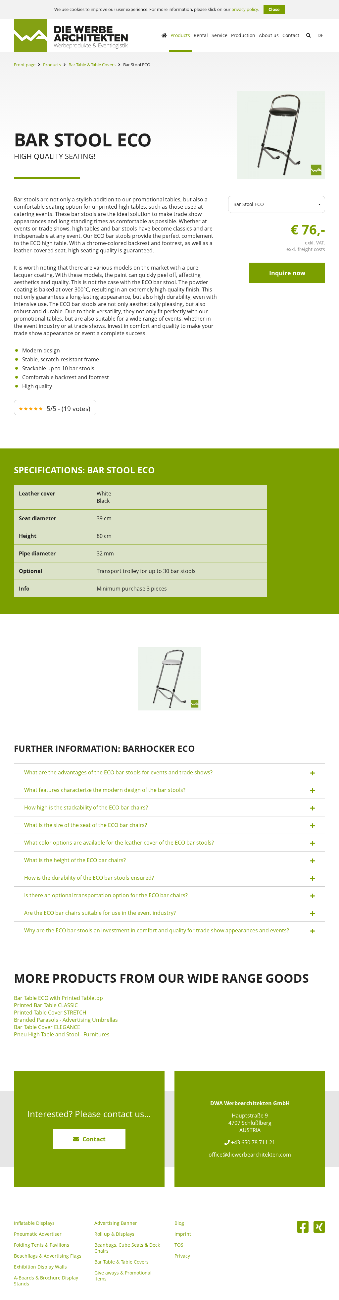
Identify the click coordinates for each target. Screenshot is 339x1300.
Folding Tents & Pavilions (41, 1245)
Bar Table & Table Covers (92, 64)
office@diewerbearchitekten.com (250, 1154)
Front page (24, 64)
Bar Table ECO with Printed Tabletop (58, 998)
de (320, 35)
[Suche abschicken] (308, 35)
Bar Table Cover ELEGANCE (47, 1027)
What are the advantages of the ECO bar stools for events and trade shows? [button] (118, 772)
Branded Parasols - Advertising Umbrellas (66, 1019)
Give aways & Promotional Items (123, 1276)
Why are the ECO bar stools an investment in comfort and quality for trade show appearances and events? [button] (156, 930)
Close (274, 9)
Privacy (182, 1256)
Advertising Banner (115, 1223)
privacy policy (244, 9)
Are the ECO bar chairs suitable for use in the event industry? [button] (100, 912)
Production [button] (243, 35)
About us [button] (269, 35)
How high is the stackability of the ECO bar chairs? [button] (86, 807)
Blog (179, 1223)
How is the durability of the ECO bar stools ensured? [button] (89, 877)
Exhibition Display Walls (40, 1267)
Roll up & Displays (114, 1234)
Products (52, 64)
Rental (201, 35)
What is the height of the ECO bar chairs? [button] (75, 860)
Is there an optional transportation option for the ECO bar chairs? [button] (106, 895)
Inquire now (287, 273)
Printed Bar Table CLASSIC (46, 1005)
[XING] (319, 1226)
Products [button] (180, 35)
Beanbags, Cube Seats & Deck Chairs (127, 1248)
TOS (178, 1245)
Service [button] (219, 35)
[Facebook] (303, 1226)
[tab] (169, 772)
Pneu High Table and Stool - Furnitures (62, 1034)
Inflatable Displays (34, 1223)
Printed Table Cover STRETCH (50, 1012)
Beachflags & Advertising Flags (47, 1256)
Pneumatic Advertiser (38, 1234)
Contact (290, 35)
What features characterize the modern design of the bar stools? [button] (104, 790)
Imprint (182, 1234)
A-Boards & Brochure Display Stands (46, 1281)
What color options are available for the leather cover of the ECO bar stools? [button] (119, 842)
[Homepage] (164, 35)
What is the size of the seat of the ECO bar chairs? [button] (85, 825)
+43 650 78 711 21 (252, 1142)
